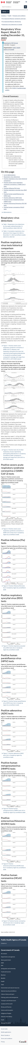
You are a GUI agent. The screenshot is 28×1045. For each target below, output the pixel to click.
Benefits (3, 978)
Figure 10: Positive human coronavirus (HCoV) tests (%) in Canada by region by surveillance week (14, 923)
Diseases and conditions (19, 15)
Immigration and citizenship (8, 968)
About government (6, 960)
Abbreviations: (7, 212)
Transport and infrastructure (8, 1000)
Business (3, 975)
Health (9, 15)
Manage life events (6, 1023)
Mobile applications (6, 1032)
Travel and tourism (6, 972)
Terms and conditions (6, 1038)
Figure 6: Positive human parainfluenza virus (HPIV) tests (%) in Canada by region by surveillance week (14, 703)
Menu (4, 12)
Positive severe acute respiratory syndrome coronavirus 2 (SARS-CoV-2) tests (14, 184)
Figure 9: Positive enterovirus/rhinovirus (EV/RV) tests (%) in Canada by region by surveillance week (14, 866)
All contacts (4, 953)
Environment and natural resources (10, 988)
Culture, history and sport (7, 994)
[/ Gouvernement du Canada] (10, 2)
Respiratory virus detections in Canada (12, 24)
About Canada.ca (5, 1035)
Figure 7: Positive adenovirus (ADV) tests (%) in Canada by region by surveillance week (13, 755)
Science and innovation (7, 1010)
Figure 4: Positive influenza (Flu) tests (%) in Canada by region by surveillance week (14, 587)
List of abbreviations (9, 175)
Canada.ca (3, 15)
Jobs (2, 965)
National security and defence (8, 991)
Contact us (4, 943)
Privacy (3, 1041)
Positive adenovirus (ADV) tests (13, 198)
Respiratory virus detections (12, 177)
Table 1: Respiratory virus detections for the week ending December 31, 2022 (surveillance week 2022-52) (13, 226)
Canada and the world (6, 1004)
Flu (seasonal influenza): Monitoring (11, 21)
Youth (2, 1020)
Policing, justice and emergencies (9, 997)
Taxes (2, 984)
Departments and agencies (8, 957)
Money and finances (6, 1007)
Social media (4, 1029)
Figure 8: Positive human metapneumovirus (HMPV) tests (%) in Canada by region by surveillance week (14, 810)
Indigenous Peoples (6, 1013)
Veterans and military (6, 1016)
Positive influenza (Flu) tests (12, 188)
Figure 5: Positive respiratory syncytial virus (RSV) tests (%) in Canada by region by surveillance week (14, 648)
